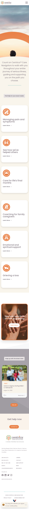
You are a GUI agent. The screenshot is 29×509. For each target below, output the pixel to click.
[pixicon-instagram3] (11, 475)
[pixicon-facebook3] (3, 475)
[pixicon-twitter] (8, 475)
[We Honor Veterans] (14, 501)
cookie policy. (13, 506)
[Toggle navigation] (26, 2)
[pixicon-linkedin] (6, 475)
